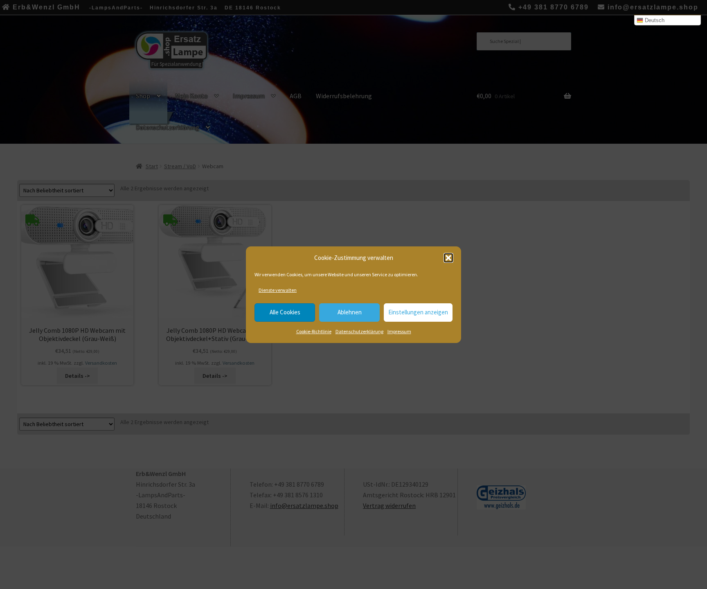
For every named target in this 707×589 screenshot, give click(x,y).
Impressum (399, 331)
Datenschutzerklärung (359, 331)
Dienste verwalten (278, 290)
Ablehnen (350, 312)
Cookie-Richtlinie (313, 331)
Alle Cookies (285, 312)
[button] (448, 258)
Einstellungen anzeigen (418, 312)
